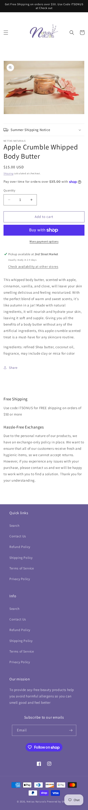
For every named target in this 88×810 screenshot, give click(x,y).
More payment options (44, 241)
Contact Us (17, 536)
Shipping (8, 173)
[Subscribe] (71, 730)
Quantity (9, 190)
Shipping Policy (21, 558)
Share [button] (13, 367)
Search (14, 525)
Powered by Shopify (59, 801)
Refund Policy (19, 547)
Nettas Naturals (36, 801)
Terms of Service (21, 568)
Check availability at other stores (33, 266)
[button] (6, 32)
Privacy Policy (19, 579)
